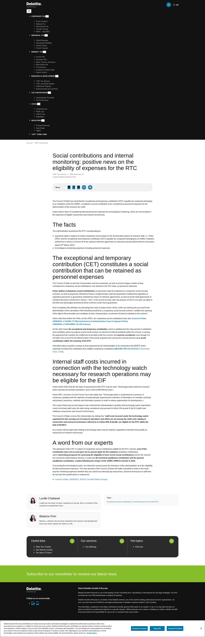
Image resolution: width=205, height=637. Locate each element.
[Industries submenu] (43, 120)
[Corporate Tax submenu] (47, 16)
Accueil (29, 143)
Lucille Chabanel (59, 177)
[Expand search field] (168, 4)
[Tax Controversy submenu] (49, 92)
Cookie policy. (92, 633)
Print (90, 187)
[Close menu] (29, 11)
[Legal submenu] (38, 104)
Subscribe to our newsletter (163, 573)
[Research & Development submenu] (56, 76)
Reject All (157, 628)
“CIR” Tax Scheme (41, 143)
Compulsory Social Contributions (119, 502)
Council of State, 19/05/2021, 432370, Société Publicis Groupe (81, 479)
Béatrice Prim (71, 177)
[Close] (201, 628)
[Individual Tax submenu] (46, 35)
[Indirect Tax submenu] (44, 52)
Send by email (84, 187)
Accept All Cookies (175, 628)
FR (174, 5)
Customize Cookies (139, 628)
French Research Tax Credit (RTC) (145, 502)
